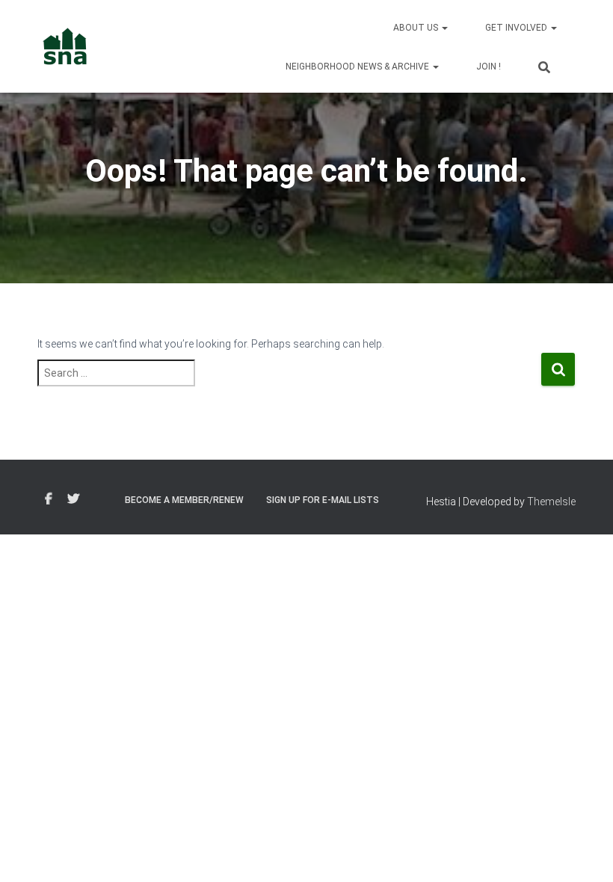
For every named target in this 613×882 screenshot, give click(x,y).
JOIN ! (488, 66)
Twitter (73, 499)
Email (100, 497)
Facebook (48, 499)
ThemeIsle (551, 502)
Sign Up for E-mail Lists (322, 500)
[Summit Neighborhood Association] (65, 46)
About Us (416, 27)
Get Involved (517, 27)
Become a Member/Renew (184, 500)
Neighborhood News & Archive (358, 66)
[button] (444, 27)
